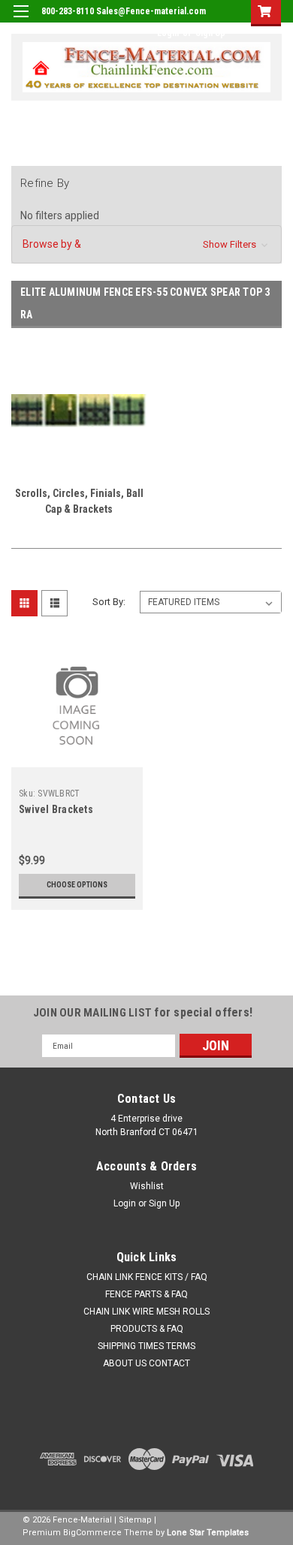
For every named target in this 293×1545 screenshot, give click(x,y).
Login (168, 33)
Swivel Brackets (56, 809)
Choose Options (77, 885)
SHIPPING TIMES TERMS (146, 1346)
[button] (146, 244)
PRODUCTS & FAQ (146, 1329)
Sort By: (108, 601)
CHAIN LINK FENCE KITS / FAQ (146, 1277)
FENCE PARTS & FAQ (146, 1294)
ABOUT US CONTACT (146, 1363)
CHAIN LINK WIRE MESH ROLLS (146, 1311)
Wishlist (147, 1186)
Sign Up (210, 33)
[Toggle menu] (20, 20)
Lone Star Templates (208, 1532)
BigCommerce (92, 1532)
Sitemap (135, 1520)
